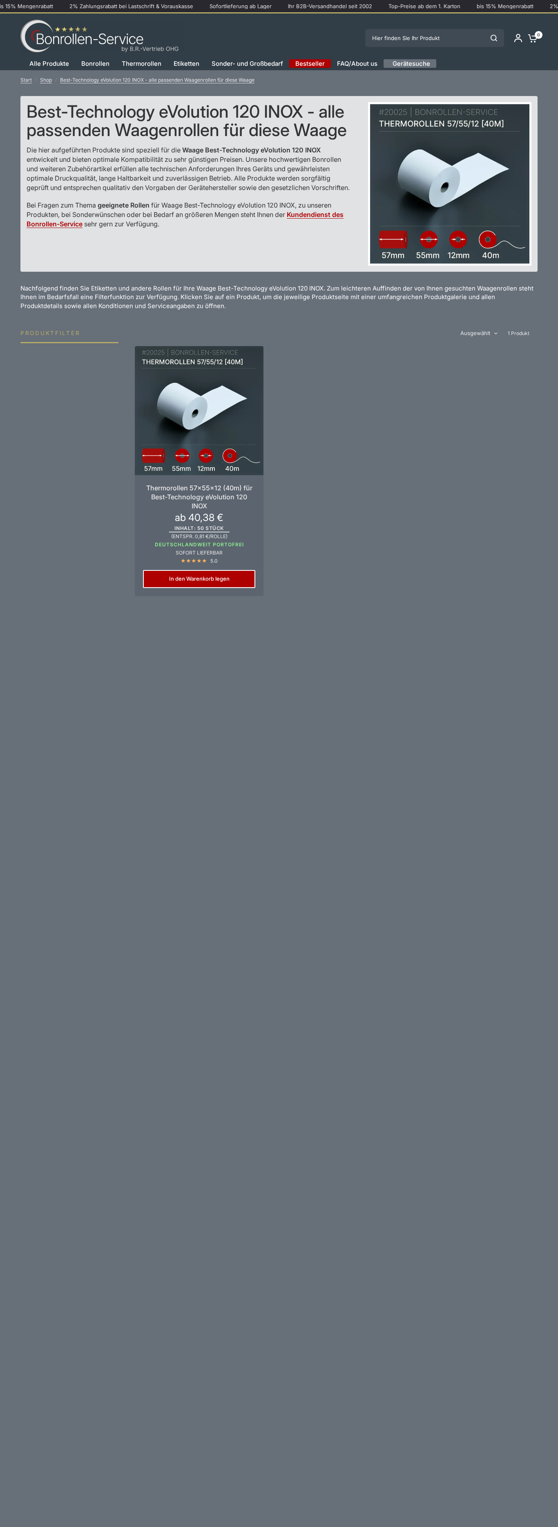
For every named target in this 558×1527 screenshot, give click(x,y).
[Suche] (494, 38)
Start (26, 80)
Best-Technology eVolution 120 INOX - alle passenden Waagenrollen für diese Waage (157, 80)
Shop (46, 80)
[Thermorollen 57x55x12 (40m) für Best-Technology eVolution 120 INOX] (199, 410)
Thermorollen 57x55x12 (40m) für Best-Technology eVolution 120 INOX (199, 497)
